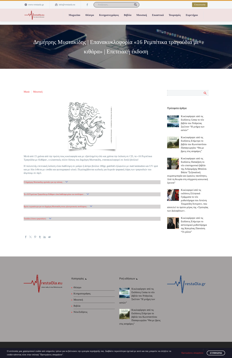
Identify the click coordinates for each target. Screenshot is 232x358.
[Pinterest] (35, 237)
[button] (135, 4)
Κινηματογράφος (109, 15)
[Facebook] (87, 4)
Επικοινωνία (199, 4)
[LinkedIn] (44, 237)
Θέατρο (89, 15)
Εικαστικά (158, 15)
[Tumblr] (40, 237)
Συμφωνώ (216, 353)
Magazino (74, 15)
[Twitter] (30, 237)
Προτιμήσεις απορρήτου (192, 353)
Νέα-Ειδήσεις (80, 312)
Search (205, 93)
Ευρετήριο (192, 15)
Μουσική (141, 15)
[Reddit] (49, 237)
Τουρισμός (175, 15)
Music (27, 91)
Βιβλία (127, 15)
